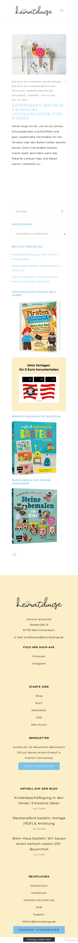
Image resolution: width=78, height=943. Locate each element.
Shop (39, 696)
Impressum (39, 892)
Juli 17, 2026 (39, 808)
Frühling (18, 91)
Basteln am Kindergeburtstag (34, 86)
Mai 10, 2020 (20, 100)
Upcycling (47, 95)
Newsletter (39, 710)
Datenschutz (39, 885)
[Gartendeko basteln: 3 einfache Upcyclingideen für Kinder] (39, 54)
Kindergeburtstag (40, 91)
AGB (39, 907)
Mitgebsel (19, 95)
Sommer (33, 95)
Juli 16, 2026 (39, 829)
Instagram (39, 663)
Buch (38, 703)
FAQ (39, 717)
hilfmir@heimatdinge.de (39, 921)
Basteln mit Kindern (26, 82)
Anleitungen (52, 82)
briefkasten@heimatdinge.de (44, 637)
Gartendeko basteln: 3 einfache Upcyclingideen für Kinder (38, 111)
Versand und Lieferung (39, 900)
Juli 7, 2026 (39, 854)
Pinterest (39, 656)
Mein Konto (39, 724)
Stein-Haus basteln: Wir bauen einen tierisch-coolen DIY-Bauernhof (39, 843)
